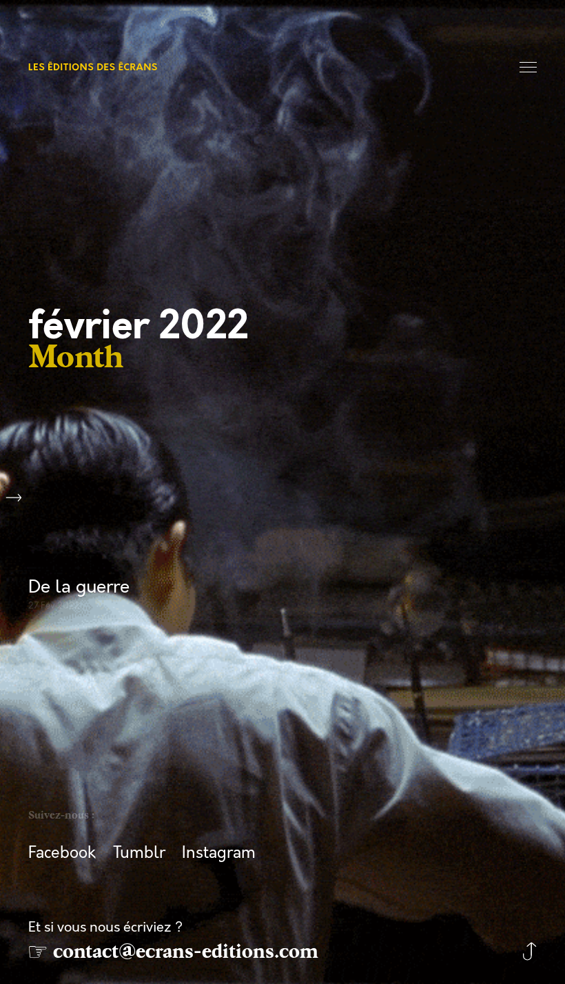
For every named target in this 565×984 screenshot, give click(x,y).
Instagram (219, 853)
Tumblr (139, 853)
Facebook (62, 853)
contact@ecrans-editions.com (185, 952)
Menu (529, 68)
